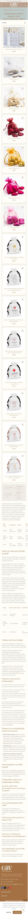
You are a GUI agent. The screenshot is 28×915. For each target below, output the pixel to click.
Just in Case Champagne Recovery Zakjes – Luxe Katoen (14, 477)
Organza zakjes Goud (14, 168)
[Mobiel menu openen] (1, 4)
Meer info (8, 912)
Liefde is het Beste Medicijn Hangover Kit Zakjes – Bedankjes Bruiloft (14, 289)
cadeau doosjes (15, 671)
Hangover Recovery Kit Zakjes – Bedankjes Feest (14, 414)
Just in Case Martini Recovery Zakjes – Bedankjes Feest (14, 445)
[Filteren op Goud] (14, 215)
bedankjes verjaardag (16, 770)
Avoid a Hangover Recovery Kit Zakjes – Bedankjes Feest (14, 320)
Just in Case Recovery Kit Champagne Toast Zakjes (14, 258)
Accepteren (17, 912)
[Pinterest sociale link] (10, 888)
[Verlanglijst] (22, 29)
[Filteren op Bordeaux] (14, 37)
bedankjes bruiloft (7, 743)
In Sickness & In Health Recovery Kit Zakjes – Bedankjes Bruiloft (14, 351)
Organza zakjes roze (14, 227)
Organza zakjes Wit (14, 79)
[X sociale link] (5, 888)
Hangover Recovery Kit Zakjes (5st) (14, 49)
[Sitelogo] (14, 4)
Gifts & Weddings (8, 10)
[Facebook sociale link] (2, 888)
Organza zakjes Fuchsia (14, 198)
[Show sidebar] (4, 22)
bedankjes (9, 776)
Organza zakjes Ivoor (14, 108)
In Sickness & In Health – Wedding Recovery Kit (14, 383)
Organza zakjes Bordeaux (14, 138)
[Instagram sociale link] (7, 888)
